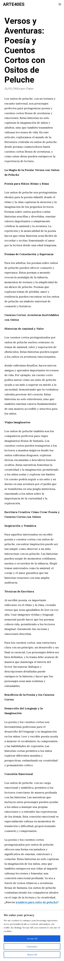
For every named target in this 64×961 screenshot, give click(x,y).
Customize (32, 946)
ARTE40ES (13, 4)
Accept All (32, 938)
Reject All (32, 954)
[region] (32, 935)
